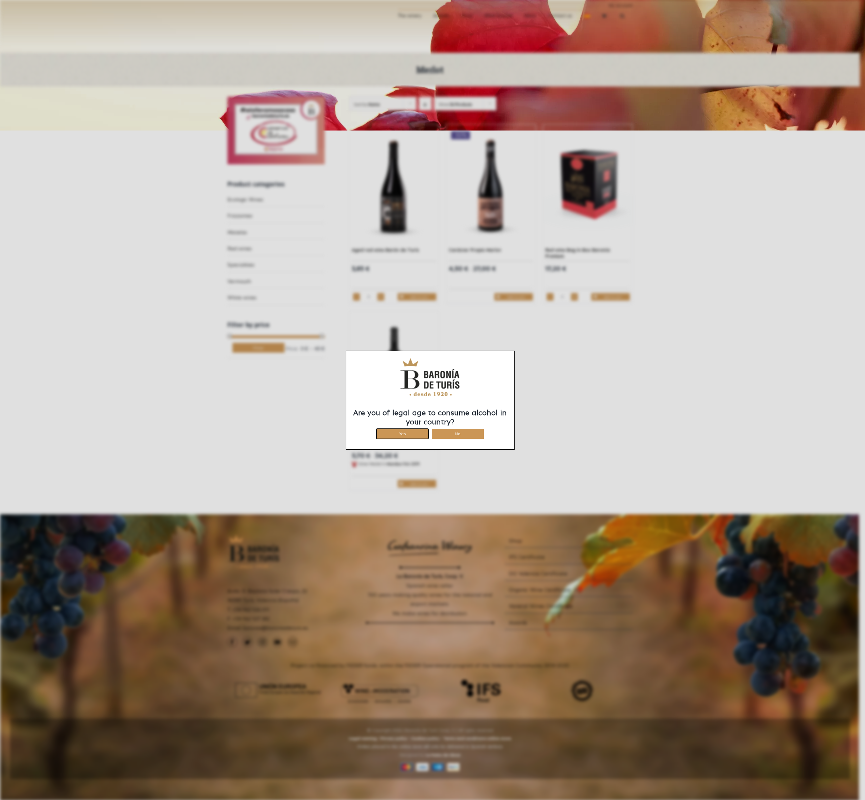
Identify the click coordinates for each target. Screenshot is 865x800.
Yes (402, 432)
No (458, 432)
